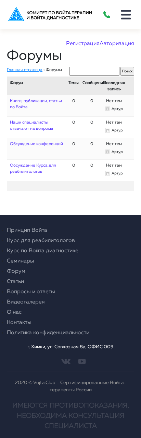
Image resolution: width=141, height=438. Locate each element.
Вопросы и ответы (31, 292)
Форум (16, 271)
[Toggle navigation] (126, 15)
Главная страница (24, 70)
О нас (14, 312)
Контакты (19, 322)
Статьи (15, 281)
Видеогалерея (26, 302)
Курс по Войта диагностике (42, 251)
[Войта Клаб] (48, 15)
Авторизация (117, 43)
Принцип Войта (27, 230)
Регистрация (83, 43)
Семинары (20, 261)
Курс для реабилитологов (41, 240)
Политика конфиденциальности (48, 333)
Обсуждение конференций (36, 144)
